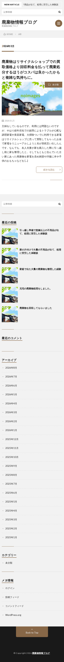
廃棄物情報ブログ (19, 22)
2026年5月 (11, 394)
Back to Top (32, 632)
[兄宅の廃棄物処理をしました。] (10, 295)
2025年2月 (11, 528)
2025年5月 (11, 501)
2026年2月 (11, 421)
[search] (59, 12)
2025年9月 (11, 465)
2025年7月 (11, 483)
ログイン (10, 588)
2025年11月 (11, 448)
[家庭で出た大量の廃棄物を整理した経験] (10, 275)
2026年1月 (11, 430)
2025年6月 (11, 492)
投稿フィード (12, 597)
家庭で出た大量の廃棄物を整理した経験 (40, 269)
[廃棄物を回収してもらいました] (10, 314)
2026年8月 (11, 367)
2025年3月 (11, 519)
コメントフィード (14, 606)
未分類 (55, 84)
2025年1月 (11, 537)
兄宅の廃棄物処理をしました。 (36, 288)
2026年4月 (11, 403)
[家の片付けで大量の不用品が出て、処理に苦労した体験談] (10, 256)
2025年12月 (11, 439)
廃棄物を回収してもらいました (36, 308)
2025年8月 (11, 474)
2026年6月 (11, 385)
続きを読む (49, 169)
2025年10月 (11, 457)
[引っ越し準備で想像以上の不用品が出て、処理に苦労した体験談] (10, 236)
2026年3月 (11, 412)
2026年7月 (11, 376)
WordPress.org (13, 615)
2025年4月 (11, 510)
